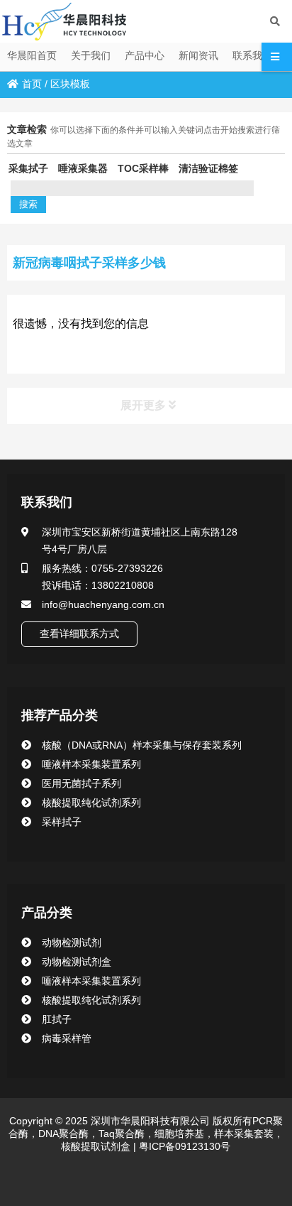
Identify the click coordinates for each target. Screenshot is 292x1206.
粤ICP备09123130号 (183, 1146)
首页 (32, 83)
